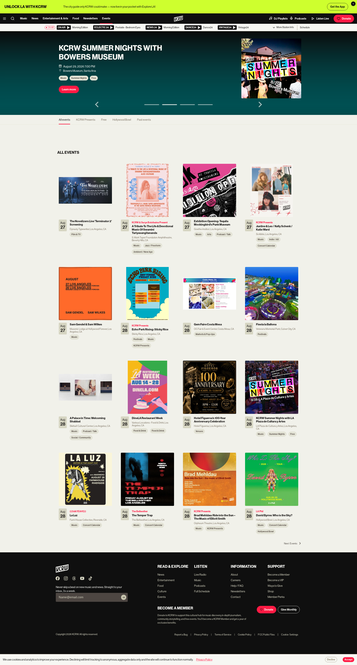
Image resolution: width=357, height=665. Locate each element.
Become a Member (279, 574)
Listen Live (322, 18)
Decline (331, 659)
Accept (348, 659)
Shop (271, 591)
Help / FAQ (237, 585)
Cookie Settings (289, 634)
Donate (346, 18)
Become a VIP (276, 580)
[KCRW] (62, 571)
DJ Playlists (281, 18)
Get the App (337, 6)
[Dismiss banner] (353, 3)
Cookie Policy (242, 634)
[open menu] (5, 19)
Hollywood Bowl (121, 119)
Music (23, 18)
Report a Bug (181, 634)
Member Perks (276, 596)
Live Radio (200, 574)
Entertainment (166, 580)
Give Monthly (289, 609)
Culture (161, 591)
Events (106, 18)
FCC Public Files (264, 634)
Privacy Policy (199, 634)
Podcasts (300, 18)
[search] (14, 19)
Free (93, 78)
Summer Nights (79, 78)
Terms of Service (221, 634)
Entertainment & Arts (55, 18)
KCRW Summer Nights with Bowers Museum (110, 53)
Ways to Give (275, 585)
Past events (144, 119)
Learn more (69, 89)
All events (64, 119)
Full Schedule (202, 591)
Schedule (305, 27)
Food (76, 18)
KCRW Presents (85, 119)
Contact (236, 596)
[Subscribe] (123, 597)
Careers (235, 580)
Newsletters (90, 18)
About (234, 574)
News (35, 18)
